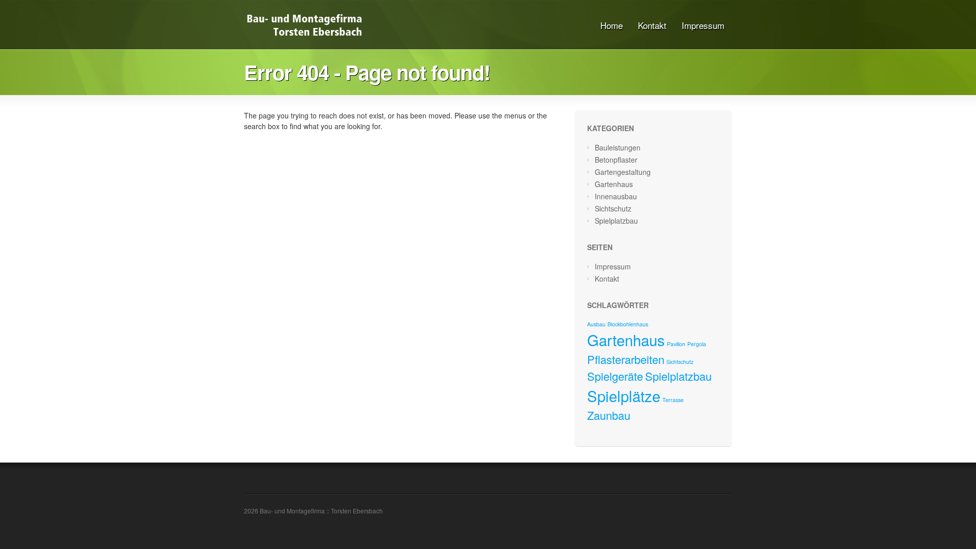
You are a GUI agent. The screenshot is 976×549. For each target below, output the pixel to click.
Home (611, 25)
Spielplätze (623, 395)
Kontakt (652, 25)
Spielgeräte (615, 376)
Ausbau (596, 324)
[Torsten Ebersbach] (304, 36)
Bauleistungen (617, 147)
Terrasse (673, 400)
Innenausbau (616, 196)
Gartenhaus (614, 184)
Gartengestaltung (623, 172)
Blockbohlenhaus (627, 324)
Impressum (703, 25)
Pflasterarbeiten (625, 359)
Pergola (696, 344)
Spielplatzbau (616, 221)
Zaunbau (608, 415)
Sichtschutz (613, 208)
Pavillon (676, 344)
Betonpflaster (616, 160)
